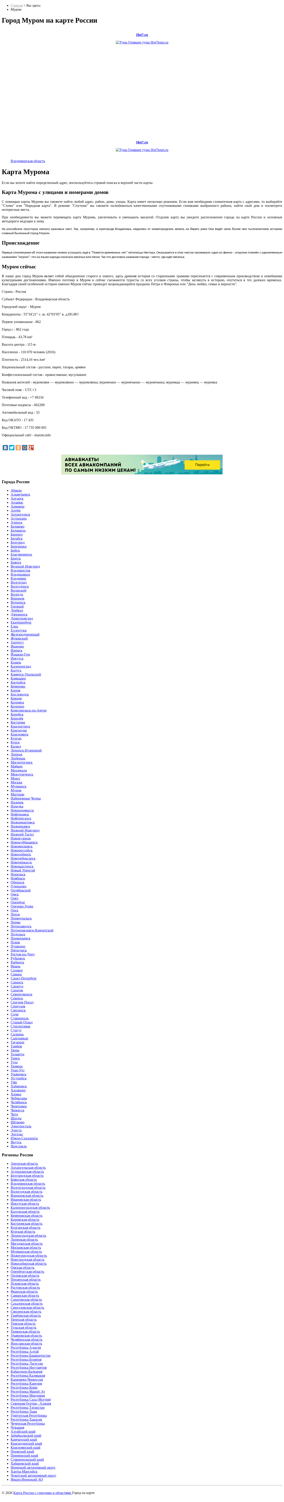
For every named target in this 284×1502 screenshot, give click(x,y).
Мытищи (17, 794)
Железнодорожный (25, 634)
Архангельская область (28, 1167)
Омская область (22, 1267)
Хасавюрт (18, 1090)
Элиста (16, 1130)
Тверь (15, 1050)
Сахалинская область (27, 1303)
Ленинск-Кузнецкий (26, 750)
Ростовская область (25, 1287)
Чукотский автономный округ (33, 1475)
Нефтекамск (20, 814)
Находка (17, 806)
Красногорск (20, 726)
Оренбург (18, 902)
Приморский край (24, 1455)
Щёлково (17, 1122)
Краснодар (19, 730)
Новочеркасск (21, 862)
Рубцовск (18, 958)
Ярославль (19, 1146)
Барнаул (17, 534)
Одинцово (18, 886)
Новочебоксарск (23, 858)
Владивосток (20, 570)
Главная (17, 5)
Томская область (23, 1323)
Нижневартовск (23, 822)
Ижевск (16, 650)
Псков (15, 942)
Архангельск (20, 514)
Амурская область (24, 1163)
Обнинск (17, 882)
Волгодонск (20, 586)
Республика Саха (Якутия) (31, 1399)
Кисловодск (20, 694)
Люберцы (18, 758)
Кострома (18, 722)
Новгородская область (27, 1259)
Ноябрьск (18, 878)
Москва (16, 782)
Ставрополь (20, 1018)
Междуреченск (22, 774)
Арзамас (17, 502)
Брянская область (24, 1179)
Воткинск (18, 602)
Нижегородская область (29, 1255)
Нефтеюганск (21, 818)
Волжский (18, 590)
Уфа (14, 1082)
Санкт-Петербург (24, 978)
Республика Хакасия (26, 1419)
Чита (14, 1114)
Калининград (21, 666)
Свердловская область (27, 1307)
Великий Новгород (25, 566)
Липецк (16, 754)
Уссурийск (19, 1078)
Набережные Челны (26, 798)
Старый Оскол (22, 1022)
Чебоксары (19, 1098)
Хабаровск (19, 1086)
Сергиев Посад (22, 1002)
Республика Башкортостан (31, 1355)
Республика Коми (24, 1387)
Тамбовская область (26, 1315)
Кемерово (18, 686)
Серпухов (18, 1006)
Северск (17, 998)
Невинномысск (22, 810)
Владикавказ (20, 574)
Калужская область (25, 1211)
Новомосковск (22, 846)
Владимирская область (28, 161)
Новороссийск (22, 850)
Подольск (18, 934)
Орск (14, 910)
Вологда (17, 594)
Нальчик (17, 802)
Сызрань (17, 1034)
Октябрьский (21, 890)
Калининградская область (30, 1207)
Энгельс (17, 1134)
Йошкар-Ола (20, 654)
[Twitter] (11, 447)
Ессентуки (19, 630)
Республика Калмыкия (28, 1375)
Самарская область (25, 1295)
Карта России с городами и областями (42, 1493)
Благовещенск (21, 554)
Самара (16, 974)
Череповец (19, 1106)
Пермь (15, 922)
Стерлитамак (20, 1026)
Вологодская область (26, 1191)
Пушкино (18, 946)
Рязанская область (24, 1291)
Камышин (18, 678)
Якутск (16, 1142)
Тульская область (23, 1327)
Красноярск (19, 734)
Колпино (17, 706)
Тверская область (24, 1319)
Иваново (17, 646)
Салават (17, 970)
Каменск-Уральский (26, 674)
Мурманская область (26, 1251)
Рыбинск (17, 962)
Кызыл (16, 746)
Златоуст (17, 642)
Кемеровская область (26, 1215)
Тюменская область (25, 1331)
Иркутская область (25, 1203)
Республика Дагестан (27, 1363)
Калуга (16, 670)
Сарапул (17, 986)
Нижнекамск (20, 826)
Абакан (16, 490)
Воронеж (17, 598)
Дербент (17, 610)
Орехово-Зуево (22, 906)
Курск (15, 742)
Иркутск (17, 658)
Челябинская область (26, 1339)
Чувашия (17, 1427)
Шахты (16, 1118)
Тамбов (16, 1046)
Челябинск (19, 1102)
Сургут (16, 1030)
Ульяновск (18, 1074)
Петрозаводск (21, 926)
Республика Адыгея (26, 1347)
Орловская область (25, 1275)
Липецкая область (24, 1239)
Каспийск (18, 682)
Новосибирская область (29, 1263)
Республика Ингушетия (29, 1367)
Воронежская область (27, 1195)
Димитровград (22, 618)
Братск (16, 558)
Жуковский (19, 638)
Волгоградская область (28, 1187)
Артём (15, 510)
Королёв (17, 718)
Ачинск (16, 522)
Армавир (17, 506)
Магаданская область (27, 1243)
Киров (15, 690)
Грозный (17, 606)
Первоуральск (21, 918)
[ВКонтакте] (5, 447)
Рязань (15, 966)
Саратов (17, 990)
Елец (14, 626)
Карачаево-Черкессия (27, 1379)
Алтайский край (23, 1431)
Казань (16, 662)
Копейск (17, 714)
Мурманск (18, 786)
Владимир (18, 578)
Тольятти (17, 1054)
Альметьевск (20, 494)
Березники (19, 546)
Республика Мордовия (28, 1395)
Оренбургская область (27, 1271)
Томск (15, 1058)
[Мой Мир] (24, 447)
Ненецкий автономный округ (33, 1467)
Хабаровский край (25, 1463)
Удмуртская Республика (29, 1415)
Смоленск (18, 1010)
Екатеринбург (21, 622)
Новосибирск (21, 854)
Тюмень (17, 1066)
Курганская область (25, 1227)
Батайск (17, 538)
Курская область (23, 1231)
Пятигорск (19, 950)
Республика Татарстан (28, 1407)
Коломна (17, 702)
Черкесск (17, 1110)
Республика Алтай (25, 1351)
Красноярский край (25, 1447)
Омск (15, 894)
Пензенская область (26, 1279)
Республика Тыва (24, 1411)
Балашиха (18, 530)
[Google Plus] (31, 447)
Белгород (18, 542)
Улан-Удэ (17, 1070)
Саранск (17, 982)
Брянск (16, 562)
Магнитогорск (22, 762)
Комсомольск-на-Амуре (29, 710)
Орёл (14, 898)
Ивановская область (26, 1199)
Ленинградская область (28, 1235)
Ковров (16, 698)
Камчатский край (24, 1439)
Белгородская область (27, 1175)
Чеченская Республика (28, 1423)
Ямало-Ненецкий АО (27, 1479)
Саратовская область (26, 1299)
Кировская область (25, 1219)
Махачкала (19, 770)
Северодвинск (21, 994)
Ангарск (17, 498)
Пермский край (22, 1451)
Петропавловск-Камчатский (32, 930)
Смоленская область (26, 1311)
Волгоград (19, 582)
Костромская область (26, 1223)
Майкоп (17, 766)
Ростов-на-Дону (23, 954)
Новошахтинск (22, 866)
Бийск (15, 550)
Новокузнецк (21, 838)
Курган (16, 738)
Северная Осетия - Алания (31, 1403)
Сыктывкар (19, 1038)
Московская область (26, 1247)
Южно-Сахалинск (24, 1138)
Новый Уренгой (23, 870)
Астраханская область (27, 1171)
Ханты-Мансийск (24, 1471)
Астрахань (19, 518)
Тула (14, 1062)
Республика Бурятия (26, 1359)
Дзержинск (19, 614)
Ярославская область (26, 1343)
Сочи (15, 1014)
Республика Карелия (26, 1383)
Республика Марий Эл (28, 1391)
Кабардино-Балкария (26, 1371)
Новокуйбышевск (24, 842)
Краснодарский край (26, 1443)
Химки (16, 1094)
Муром (16, 790)
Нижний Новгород (25, 830)
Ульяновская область (26, 1335)
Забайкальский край (26, 1435)
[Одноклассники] (18, 447)
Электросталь (21, 1126)
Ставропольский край (27, 1459)
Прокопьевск (20, 938)
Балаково (17, 526)
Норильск (18, 874)
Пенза (15, 914)
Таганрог (18, 1042)
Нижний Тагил (22, 834)
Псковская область (25, 1283)
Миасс (15, 778)
